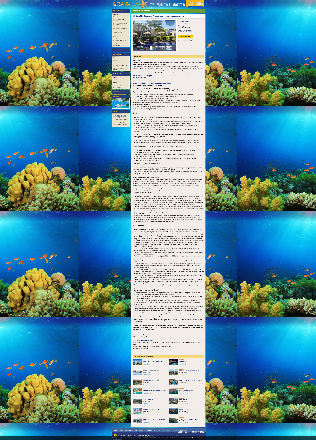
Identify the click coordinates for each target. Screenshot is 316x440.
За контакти (118, 111)
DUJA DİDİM (183, 400)
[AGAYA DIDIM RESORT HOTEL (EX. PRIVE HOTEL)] (137, 423)
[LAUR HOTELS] (137, 403)
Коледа (115, 43)
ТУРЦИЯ (116, 50)
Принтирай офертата (186, 40)
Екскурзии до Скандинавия (117, 37)
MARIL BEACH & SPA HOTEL (152, 361)
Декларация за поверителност (175, 3)
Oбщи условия (160, 5)
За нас (156, 2)
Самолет (115, 58)
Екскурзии (117, 54)
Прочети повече (190, 437)
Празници (117, 11)
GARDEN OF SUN (185, 361)
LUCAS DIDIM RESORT (187, 390)
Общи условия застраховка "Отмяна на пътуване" (147, 189)
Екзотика (117, 92)
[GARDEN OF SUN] (173, 365)
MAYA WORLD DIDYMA (151, 380)
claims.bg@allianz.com (148, 237)
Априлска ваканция (118, 16)
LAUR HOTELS (148, 400)
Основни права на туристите (158, 3)
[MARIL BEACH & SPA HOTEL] (137, 365)
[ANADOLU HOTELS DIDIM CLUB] (137, 394)
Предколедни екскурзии (120, 40)
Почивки (117, 74)
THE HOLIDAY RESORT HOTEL (189, 371)
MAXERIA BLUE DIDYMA (151, 409)
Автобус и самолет (118, 63)
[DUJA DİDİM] (173, 403)
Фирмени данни (164, 2)
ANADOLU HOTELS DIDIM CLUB (154, 390)
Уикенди (115, 82)
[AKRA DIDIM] (173, 413)
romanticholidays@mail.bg (120, 124)
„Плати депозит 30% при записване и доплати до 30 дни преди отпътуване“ (177, 62)
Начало (152, 2)
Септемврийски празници (117, 33)
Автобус (115, 60)
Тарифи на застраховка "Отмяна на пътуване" (146, 191)
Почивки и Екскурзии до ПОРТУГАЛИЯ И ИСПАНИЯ (120, 25)
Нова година (116, 45)
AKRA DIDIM (183, 409)
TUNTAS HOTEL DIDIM (151, 371)
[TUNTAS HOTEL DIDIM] (137, 374)
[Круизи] (121, 108)
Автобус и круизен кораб (120, 65)
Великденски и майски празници (119, 20)
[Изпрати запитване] (185, 38)
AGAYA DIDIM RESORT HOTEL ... (154, 419)
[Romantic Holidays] (125, 6)
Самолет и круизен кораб (119, 68)
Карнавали (116, 14)
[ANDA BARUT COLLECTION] (173, 423)
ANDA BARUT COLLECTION (188, 419)
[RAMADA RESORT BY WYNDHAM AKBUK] (173, 384)
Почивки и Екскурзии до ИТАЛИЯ (120, 29)
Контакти (153, 5)
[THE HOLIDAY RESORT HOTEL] (173, 374)
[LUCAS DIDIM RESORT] (173, 394)
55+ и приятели (117, 87)
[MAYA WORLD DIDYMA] (137, 384)
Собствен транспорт (119, 85)
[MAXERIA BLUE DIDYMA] (137, 413)
